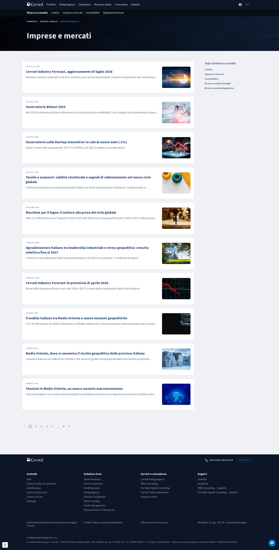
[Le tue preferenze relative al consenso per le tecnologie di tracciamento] (5, 545)
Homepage (32, 21)
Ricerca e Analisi (49, 21)
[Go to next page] (69, 426)
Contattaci (244, 460)
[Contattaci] (272, 543)
